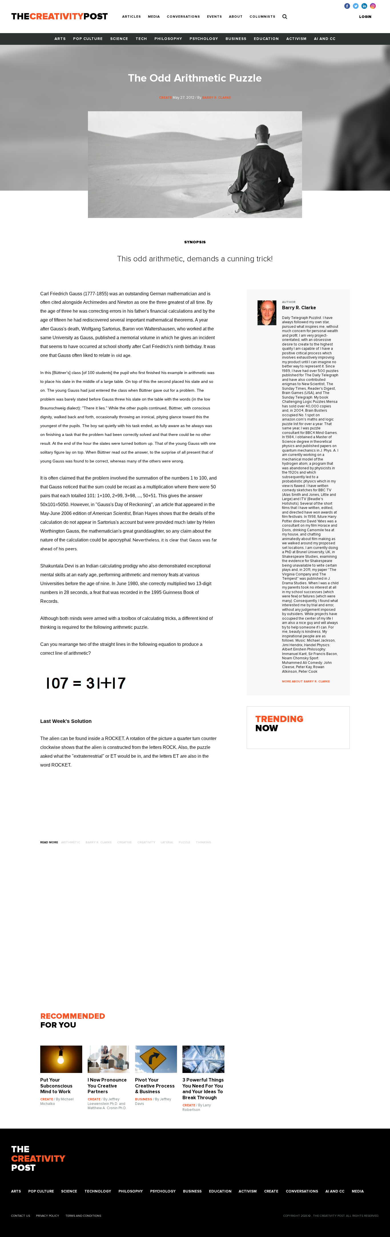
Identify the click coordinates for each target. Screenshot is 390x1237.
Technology (98, 1191)
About (236, 17)
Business (236, 39)
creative (124, 842)
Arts (60, 39)
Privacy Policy (47, 1215)
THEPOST (38, 1159)
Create (271, 1191)
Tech (141, 39)
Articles (131, 17)
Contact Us (20, 1215)
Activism (296, 39)
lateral (167, 842)
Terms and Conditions (83, 1215)
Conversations (183, 17)
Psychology (204, 39)
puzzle (184, 842)
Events (214, 17)
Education (266, 39)
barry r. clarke (99, 842)
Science (119, 39)
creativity (146, 842)
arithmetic (70, 842)
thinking (203, 842)
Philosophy (168, 39)
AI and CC (324, 39)
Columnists (263, 17)
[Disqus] (135, 931)
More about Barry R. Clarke (306, 681)
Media (154, 17)
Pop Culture (88, 39)
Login (365, 17)
